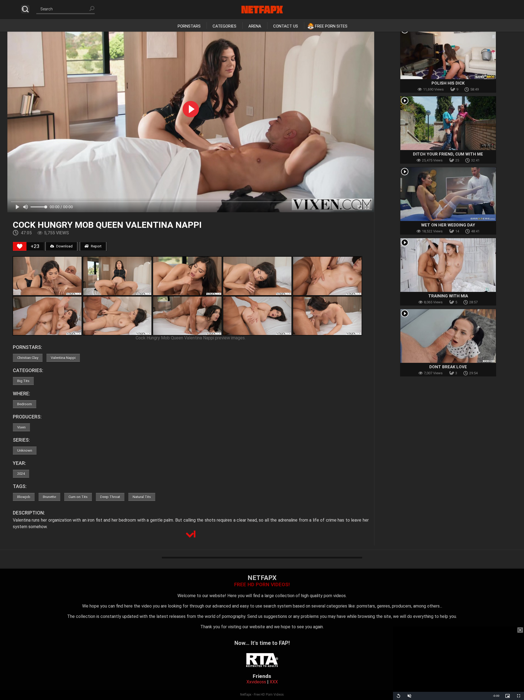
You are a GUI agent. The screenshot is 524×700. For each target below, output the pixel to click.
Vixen (21, 427)
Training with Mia (448, 296)
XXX (274, 681)
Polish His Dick (448, 83)
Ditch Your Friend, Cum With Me (448, 154)
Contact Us (285, 26)
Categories (224, 26)
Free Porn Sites (331, 26)
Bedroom (24, 404)
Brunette (49, 497)
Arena (254, 26)
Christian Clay (27, 358)
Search (25, 9)
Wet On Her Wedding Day (448, 225)
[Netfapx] (262, 9)
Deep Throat (110, 497)
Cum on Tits (78, 497)
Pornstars (189, 26)
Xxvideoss (256, 681)
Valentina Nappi (63, 358)
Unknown (24, 450)
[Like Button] (19, 246)
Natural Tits (142, 497)
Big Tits (23, 381)
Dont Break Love (448, 366)
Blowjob (23, 497)
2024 (21, 474)
